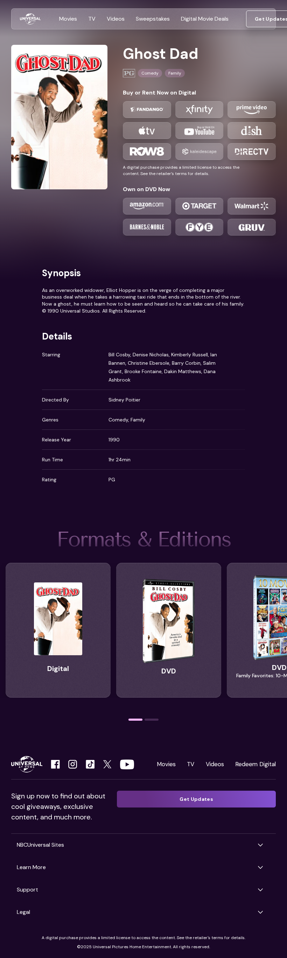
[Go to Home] (30, 19)
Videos (215, 764)
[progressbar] (135, 720)
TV (190, 764)
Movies (166, 764)
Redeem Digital (255, 764)
